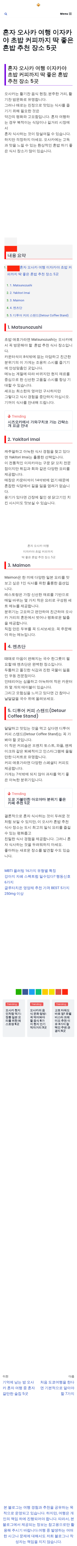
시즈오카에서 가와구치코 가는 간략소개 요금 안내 (38, 423)
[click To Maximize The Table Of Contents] (10, 241)
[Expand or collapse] (10, 249)
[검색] (5, 14)
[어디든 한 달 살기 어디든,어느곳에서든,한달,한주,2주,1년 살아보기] (38, 5)
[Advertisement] (38, 197)
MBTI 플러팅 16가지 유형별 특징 (30, 871)
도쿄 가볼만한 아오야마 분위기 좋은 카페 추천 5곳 (37, 801)
